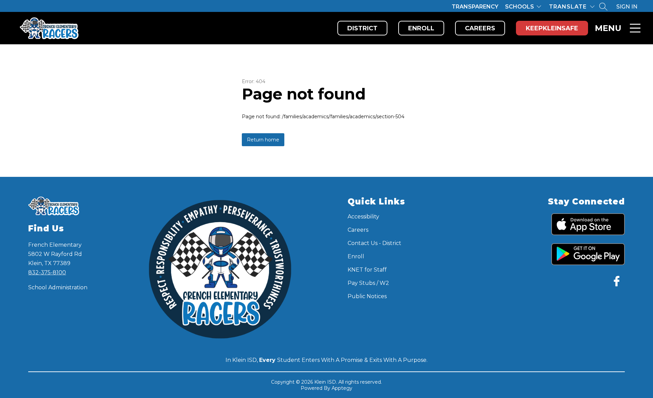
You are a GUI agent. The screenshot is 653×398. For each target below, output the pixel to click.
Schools (519, 6)
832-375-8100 (47, 272)
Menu (608, 28)
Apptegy (342, 388)
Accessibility (363, 216)
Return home (263, 140)
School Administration (57, 287)
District (362, 28)
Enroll (421, 28)
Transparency (475, 6)
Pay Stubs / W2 (368, 283)
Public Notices (367, 296)
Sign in (626, 6)
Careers (480, 28)
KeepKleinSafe (552, 28)
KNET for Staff (367, 269)
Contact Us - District (374, 243)
